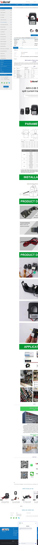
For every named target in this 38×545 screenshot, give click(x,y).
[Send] (35, 543)
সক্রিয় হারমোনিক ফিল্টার (6, 46)
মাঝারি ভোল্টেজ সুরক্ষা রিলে (6, 36)
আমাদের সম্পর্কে (23, 4)
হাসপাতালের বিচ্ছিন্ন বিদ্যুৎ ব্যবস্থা (6, 24)
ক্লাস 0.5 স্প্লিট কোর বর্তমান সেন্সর (28, 484)
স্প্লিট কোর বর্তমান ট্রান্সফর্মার (6, 22)
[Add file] (19, 543)
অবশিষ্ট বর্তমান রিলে (6, 53)
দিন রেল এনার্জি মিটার (6, 10)
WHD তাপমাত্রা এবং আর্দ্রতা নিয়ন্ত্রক (6, 48)
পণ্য (10, 4)
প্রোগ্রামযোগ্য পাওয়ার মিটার (6, 29)
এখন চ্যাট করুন (34, 35)
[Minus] (35, 523)
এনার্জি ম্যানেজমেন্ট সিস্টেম (6, 58)
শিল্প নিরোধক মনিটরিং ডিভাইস (6, 51)
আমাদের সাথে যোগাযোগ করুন (3, 66)
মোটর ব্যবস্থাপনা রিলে (6, 34)
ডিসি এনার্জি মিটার (15, 533)
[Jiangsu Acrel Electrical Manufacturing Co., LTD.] (2, 83)
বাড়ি (3, 4)
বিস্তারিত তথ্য (15, 47)
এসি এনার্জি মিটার (6, 17)
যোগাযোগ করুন (30, 4)
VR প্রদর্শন (17, 4)
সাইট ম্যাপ (13, 541)
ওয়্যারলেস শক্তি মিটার (6, 12)
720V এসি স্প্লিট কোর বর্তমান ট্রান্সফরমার (18, 484)
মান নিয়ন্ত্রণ (1, 64)
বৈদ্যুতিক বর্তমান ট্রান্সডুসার (6, 41)
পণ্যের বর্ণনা (21, 47)
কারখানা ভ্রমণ (2, 62)
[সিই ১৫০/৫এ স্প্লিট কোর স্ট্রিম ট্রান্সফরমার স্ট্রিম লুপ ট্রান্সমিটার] (16, 496)
